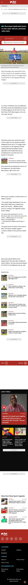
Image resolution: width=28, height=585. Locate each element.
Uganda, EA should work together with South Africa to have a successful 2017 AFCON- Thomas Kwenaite (13, 419)
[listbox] (14, 437)
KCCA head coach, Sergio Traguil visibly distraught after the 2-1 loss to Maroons (7, 442)
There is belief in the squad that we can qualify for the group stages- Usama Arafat (20, 442)
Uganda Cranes (13, 517)
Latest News (4, 6)
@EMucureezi (10, 217)
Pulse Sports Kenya (19, 570)
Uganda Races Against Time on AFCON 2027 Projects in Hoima (17, 501)
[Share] (25, 38)
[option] (8, 438)
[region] (14, 437)
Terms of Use (5, 562)
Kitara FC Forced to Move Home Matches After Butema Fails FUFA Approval (17, 511)
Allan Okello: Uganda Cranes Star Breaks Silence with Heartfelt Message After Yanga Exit (17, 521)
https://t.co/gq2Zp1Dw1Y (8, 219)
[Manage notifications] (25, 582)
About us (3, 559)
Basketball (4, 553)
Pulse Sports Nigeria (4, 570)
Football (5, 9)
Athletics (18, 550)
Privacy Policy (20, 559)
